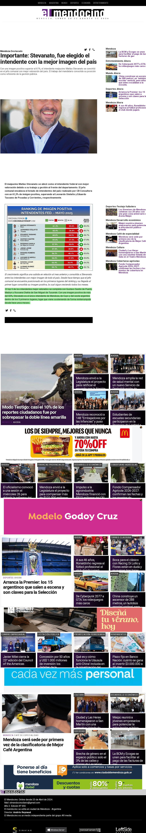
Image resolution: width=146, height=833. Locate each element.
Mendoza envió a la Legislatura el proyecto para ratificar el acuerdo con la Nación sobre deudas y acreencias (91, 386)
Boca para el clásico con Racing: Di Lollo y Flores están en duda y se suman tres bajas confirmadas (127, 567)
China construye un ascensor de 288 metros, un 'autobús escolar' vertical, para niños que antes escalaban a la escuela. (127, 604)
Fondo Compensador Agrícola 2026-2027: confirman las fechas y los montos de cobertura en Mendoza (132, 268)
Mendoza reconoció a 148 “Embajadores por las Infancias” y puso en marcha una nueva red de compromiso (90, 421)
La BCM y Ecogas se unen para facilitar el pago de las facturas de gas (132, 54)
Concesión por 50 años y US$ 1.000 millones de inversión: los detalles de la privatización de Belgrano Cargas (54, 665)
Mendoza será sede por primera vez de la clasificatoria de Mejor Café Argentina (33, 744)
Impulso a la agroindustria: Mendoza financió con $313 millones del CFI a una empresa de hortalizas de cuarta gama (91, 497)
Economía (86, 3)
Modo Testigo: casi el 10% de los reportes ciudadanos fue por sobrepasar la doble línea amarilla (34, 412)
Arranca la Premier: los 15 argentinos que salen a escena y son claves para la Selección (33, 587)
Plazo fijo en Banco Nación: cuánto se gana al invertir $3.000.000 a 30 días (127, 662)
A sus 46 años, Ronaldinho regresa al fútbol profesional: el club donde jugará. (90, 565)
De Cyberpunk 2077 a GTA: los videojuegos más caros (132, 65)
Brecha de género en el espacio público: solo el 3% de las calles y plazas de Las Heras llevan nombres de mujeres (91, 762)
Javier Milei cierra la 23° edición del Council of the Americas (18, 660)
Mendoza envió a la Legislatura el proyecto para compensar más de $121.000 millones (54, 492)
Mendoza (42, 3)
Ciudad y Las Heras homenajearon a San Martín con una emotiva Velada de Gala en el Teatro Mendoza (89, 726)
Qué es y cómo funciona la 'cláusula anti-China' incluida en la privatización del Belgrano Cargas (90, 664)
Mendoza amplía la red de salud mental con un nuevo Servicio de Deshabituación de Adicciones (127, 385)
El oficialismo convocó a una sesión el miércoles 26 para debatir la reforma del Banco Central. (18, 494)
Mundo (64, 3)
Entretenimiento (100, 3)
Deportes (74, 3)
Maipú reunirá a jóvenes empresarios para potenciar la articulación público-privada (126, 724)
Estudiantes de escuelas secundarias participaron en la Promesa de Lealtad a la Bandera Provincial (126, 421)
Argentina (54, 3)
